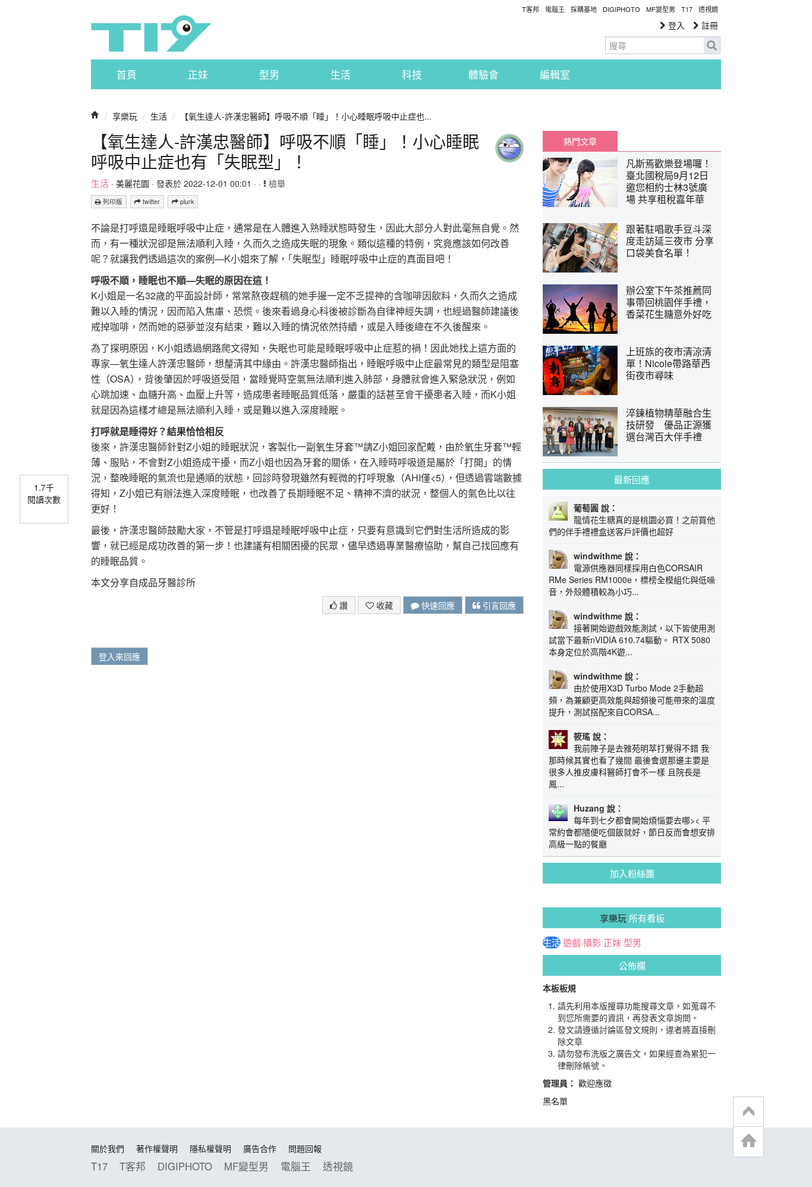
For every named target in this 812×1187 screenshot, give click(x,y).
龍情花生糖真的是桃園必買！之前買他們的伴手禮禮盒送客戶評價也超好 (632, 525)
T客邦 (530, 9)
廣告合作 (259, 1148)
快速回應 (437, 605)
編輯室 (555, 74)
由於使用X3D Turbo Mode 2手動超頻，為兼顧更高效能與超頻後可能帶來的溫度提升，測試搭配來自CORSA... (632, 700)
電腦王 (555, 9)
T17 (151, 33)
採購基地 (584, 9)
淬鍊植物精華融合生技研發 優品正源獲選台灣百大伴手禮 (669, 424)
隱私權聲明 (210, 1148)
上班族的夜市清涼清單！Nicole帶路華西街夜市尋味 (669, 363)
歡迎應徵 (595, 1083)
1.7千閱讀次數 (44, 493)
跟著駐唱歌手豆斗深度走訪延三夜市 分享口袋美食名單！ (670, 240)
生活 (341, 74)
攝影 (592, 942)
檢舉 (275, 183)
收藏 (383, 605)
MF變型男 (660, 9)
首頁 (127, 74)
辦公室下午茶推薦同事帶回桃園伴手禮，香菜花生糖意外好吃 (669, 302)
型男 (269, 74)
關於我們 (107, 1148)
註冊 (708, 25)
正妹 (198, 74)
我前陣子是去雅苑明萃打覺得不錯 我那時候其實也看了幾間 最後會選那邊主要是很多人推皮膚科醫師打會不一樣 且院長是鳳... (629, 766)
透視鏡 (708, 9)
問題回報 (305, 1148)
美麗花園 (132, 183)
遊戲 (572, 942)
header (748, 1112)
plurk (186, 201)
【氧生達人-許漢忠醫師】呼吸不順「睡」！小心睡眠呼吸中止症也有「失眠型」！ (285, 151)
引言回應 (498, 605)
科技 (412, 74)
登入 (675, 25)
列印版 (111, 201)
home (748, 1141)
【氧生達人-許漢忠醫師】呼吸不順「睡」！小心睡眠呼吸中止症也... (306, 116)
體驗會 (483, 74)
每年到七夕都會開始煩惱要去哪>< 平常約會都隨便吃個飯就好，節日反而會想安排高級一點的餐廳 (632, 832)
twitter (150, 201)
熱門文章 (580, 141)
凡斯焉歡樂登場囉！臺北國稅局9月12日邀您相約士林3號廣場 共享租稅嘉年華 (669, 181)
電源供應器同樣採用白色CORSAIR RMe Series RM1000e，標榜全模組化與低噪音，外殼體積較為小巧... (632, 579)
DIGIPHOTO (621, 9)
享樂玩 (124, 116)
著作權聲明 (157, 1148)
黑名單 (555, 1101)
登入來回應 (119, 656)
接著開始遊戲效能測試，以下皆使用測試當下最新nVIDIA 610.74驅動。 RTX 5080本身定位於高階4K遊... (632, 639)
